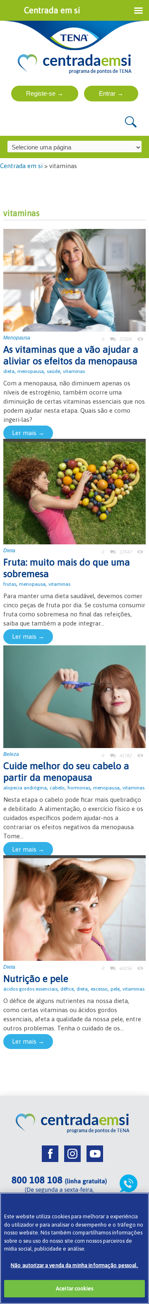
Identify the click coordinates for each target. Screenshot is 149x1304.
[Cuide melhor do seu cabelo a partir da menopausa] (74, 696)
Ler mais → (28, 432)
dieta (8, 371)
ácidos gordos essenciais (30, 989)
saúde (53, 371)
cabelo (57, 788)
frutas (9, 584)
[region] (74, 1248)
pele (115, 989)
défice (67, 989)
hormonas (78, 788)
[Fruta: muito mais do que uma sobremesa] (74, 492)
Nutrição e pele (35, 978)
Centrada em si (21, 165)
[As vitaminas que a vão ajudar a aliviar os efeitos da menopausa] (74, 279)
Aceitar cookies (74, 1288)
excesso (99, 989)
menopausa (30, 371)
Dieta (9, 550)
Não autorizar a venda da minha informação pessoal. (74, 1265)
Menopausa (16, 338)
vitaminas (74, 371)
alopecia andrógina (25, 788)
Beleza (11, 754)
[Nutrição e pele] (74, 908)
